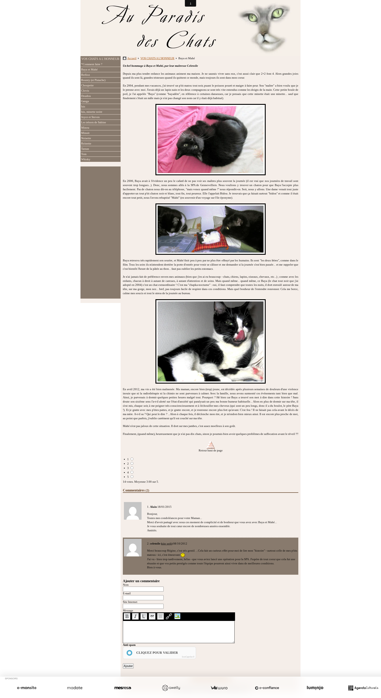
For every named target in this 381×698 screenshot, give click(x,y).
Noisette (86, 138)
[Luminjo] (315, 688)
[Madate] (74, 688)
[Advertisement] (100, 232)
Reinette (86, 143)
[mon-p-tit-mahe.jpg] (210, 341)
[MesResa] (122, 688)
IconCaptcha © (188, 657)
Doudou (86, 96)
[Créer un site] (26, 688)
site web (167, 543)
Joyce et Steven (90, 117)
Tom (83, 154)
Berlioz (85, 74)
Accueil (131, 58)
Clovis (85, 90)
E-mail (127, 593)
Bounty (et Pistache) (93, 80)
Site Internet (130, 602)
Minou (85, 127)
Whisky (85, 159)
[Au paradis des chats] (190, 27)
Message (128, 610)
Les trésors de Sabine (93, 122)
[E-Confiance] (267, 688)
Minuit (85, 133)
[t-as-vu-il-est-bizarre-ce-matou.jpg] (210, 229)
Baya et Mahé (89, 69)
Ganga (85, 101)
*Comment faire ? (91, 64)
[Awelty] (170, 688)
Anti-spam (129, 644)
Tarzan (85, 148)
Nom (126, 584)
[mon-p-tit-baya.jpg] (210, 139)
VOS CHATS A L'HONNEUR (100, 59)
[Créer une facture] (218, 688)
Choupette (87, 85)
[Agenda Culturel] (363, 688)
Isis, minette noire (91, 111)
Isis (83, 106)
